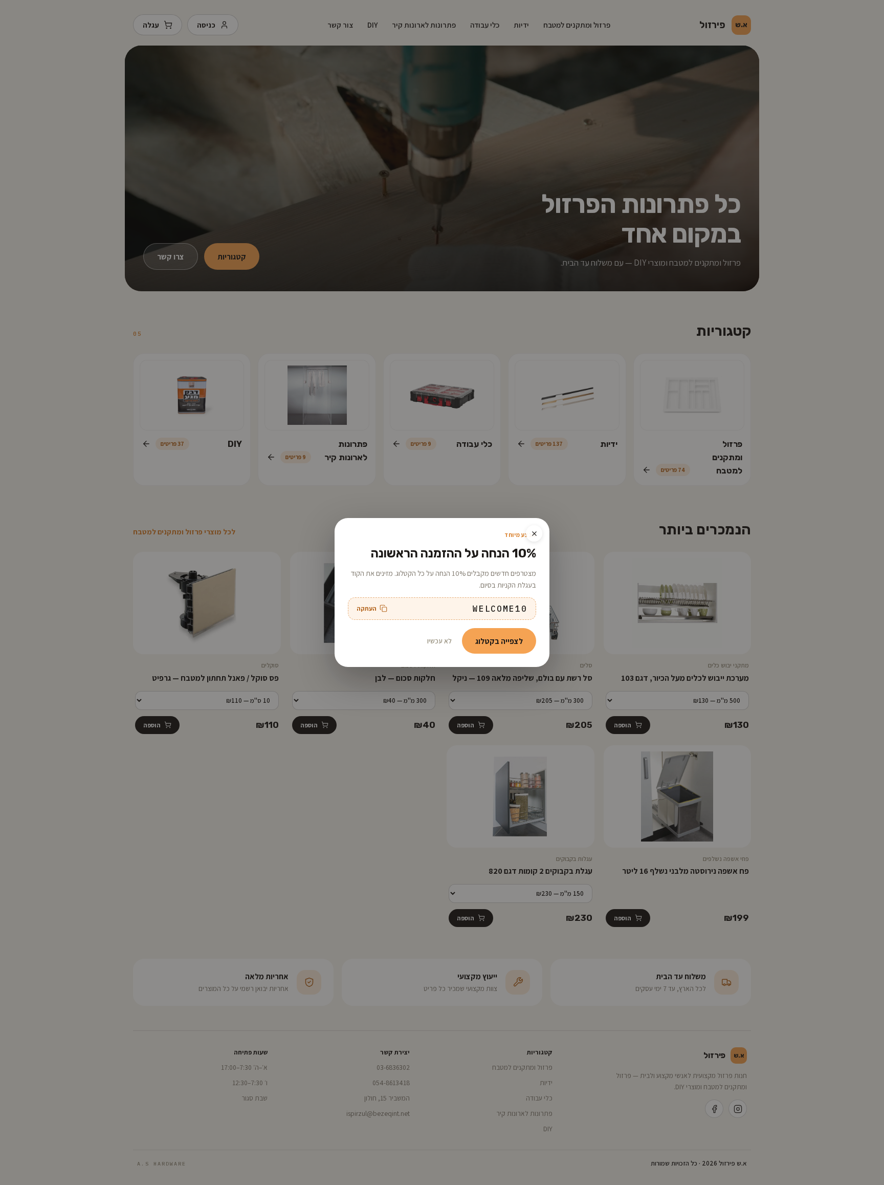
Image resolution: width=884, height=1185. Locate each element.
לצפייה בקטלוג (499, 641)
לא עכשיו (439, 640)
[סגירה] (534, 533)
